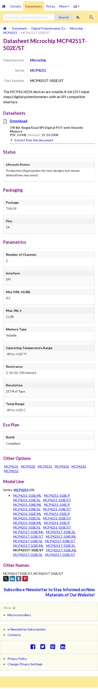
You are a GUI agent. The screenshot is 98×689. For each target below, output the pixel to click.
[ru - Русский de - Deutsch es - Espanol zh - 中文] (76, 6)
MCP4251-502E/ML (27, 514)
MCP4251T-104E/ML (61, 536)
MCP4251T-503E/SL (28, 555)
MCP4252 (11, 471)
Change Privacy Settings (25, 664)
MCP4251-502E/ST (57, 518)
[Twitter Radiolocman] (44, 646)
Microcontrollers (19, 615)
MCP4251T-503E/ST (60, 555)
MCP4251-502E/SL (27, 518)
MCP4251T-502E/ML (28, 545)
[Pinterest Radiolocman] (54, 646)
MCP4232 (79, 466)
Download (18, 121)
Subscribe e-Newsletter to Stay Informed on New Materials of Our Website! (49, 592)
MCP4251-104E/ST (57, 509)
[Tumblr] (18, 578)
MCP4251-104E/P (57, 505)
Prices (50, 6)
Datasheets (33, 6)
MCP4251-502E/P (57, 514)
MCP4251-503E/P (57, 523)
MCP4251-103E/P (57, 495)
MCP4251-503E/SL (27, 527)
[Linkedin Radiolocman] (63, 646)
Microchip (38, 60)
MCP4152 (62, 466)
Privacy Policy (17, 659)
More (65, 4)
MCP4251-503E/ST (57, 527)
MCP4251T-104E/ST (60, 541)
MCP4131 (11, 466)
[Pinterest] (25, 578)
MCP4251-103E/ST (57, 500)
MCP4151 (45, 466)
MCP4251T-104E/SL (28, 541)
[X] (6, 578)
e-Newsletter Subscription (27, 629)
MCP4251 (38, 70)
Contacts (14, 635)
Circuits (15, 6)
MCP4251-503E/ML (27, 523)
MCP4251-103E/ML (27, 495)
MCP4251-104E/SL (27, 509)
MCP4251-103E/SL (27, 500)
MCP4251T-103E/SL (60, 532)
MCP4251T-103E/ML (28, 532)
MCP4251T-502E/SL (60, 545)
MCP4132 (28, 466)
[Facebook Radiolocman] (34, 646)
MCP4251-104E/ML (27, 505)
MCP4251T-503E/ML (61, 550)
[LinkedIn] (12, 578)
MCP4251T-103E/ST (28, 536)
